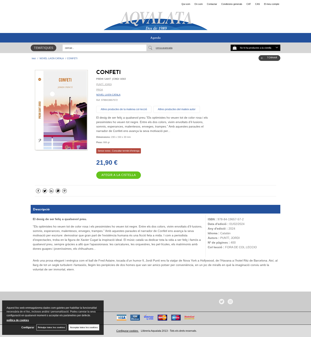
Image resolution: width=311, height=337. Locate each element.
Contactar (212, 4)
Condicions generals (231, 4)
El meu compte (271, 4)
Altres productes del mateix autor (176, 109)
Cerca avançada (164, 48)
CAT (248, 4)
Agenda (155, 38)
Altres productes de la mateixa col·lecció (124, 109)
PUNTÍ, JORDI (104, 84)
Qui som (186, 4)
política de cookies (18, 320)
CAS (257, 4)
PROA (99, 89)
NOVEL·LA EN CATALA (108, 94)
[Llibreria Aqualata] (155, 19)
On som (198, 4)
